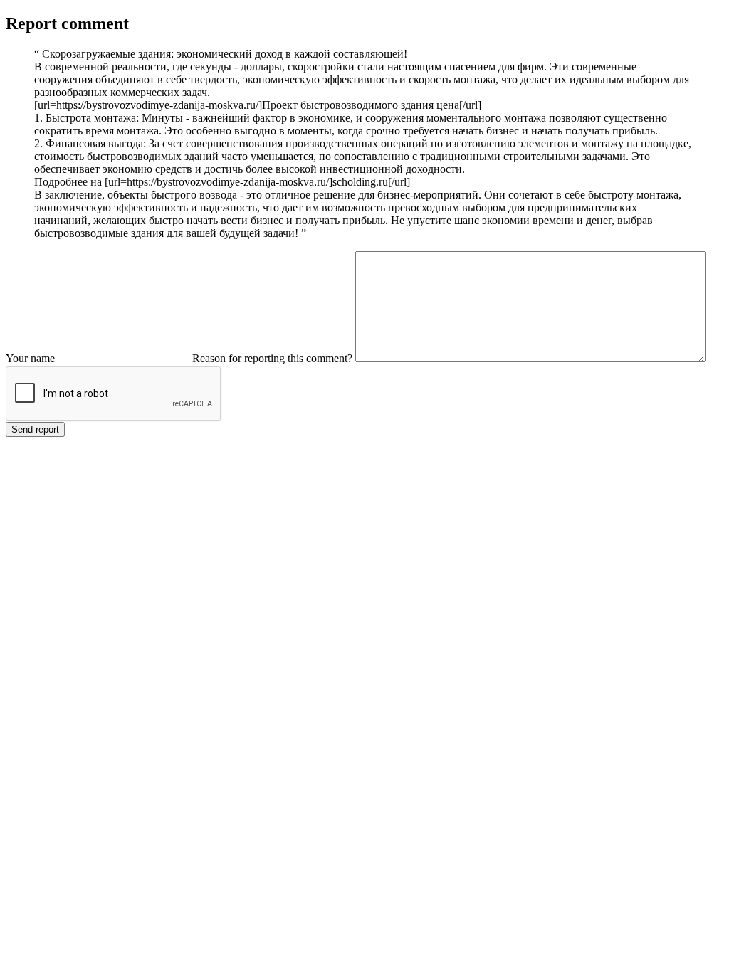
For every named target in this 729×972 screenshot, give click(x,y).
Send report (35, 429)
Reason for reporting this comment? (272, 358)
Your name (30, 358)
